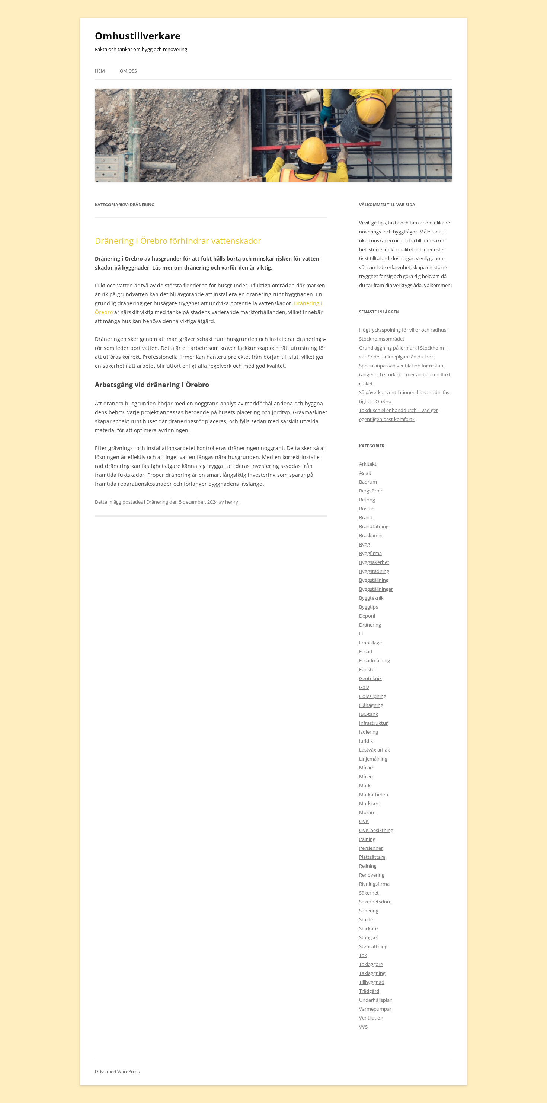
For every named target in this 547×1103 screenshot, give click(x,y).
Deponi (367, 615)
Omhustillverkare (137, 35)
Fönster (367, 669)
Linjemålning (373, 758)
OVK (364, 821)
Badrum (368, 481)
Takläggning (372, 973)
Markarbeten (373, 794)
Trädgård (369, 991)
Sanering (368, 910)
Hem (100, 71)
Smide (366, 919)
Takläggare (371, 964)
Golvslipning (372, 696)
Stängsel (368, 937)
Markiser (368, 803)
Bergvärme (371, 490)
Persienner (371, 848)
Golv (364, 687)
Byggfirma (370, 553)
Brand (365, 517)
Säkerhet (369, 892)
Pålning (367, 839)
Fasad (365, 651)
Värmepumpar (375, 1008)
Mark (365, 785)
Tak (363, 955)
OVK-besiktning (376, 830)
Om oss (128, 71)
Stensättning (373, 946)
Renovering (371, 874)
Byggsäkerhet (374, 562)
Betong (367, 499)
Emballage (370, 642)
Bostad (367, 508)
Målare (366, 767)
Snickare (368, 928)
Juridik (366, 740)
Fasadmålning (374, 660)
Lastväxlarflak (374, 749)
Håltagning (371, 705)
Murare (367, 812)
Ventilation (371, 1017)
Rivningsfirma (374, 883)
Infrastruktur (373, 723)
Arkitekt (368, 463)
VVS (363, 1026)
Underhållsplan (376, 1000)
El (361, 633)
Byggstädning (374, 571)
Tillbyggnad (371, 982)
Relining (368, 866)
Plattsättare (372, 857)
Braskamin (371, 535)
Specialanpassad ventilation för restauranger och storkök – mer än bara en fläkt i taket (405, 374)
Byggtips (368, 606)
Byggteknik (371, 597)
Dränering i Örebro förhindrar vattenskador (178, 240)
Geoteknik (370, 678)
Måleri (366, 776)
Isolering (368, 732)
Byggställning (373, 580)
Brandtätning (373, 526)
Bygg (364, 544)
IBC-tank (368, 714)
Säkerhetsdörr (375, 901)
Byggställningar (376, 589)
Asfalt (365, 472)
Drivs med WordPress (117, 1071)
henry (231, 501)
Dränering (157, 501)
